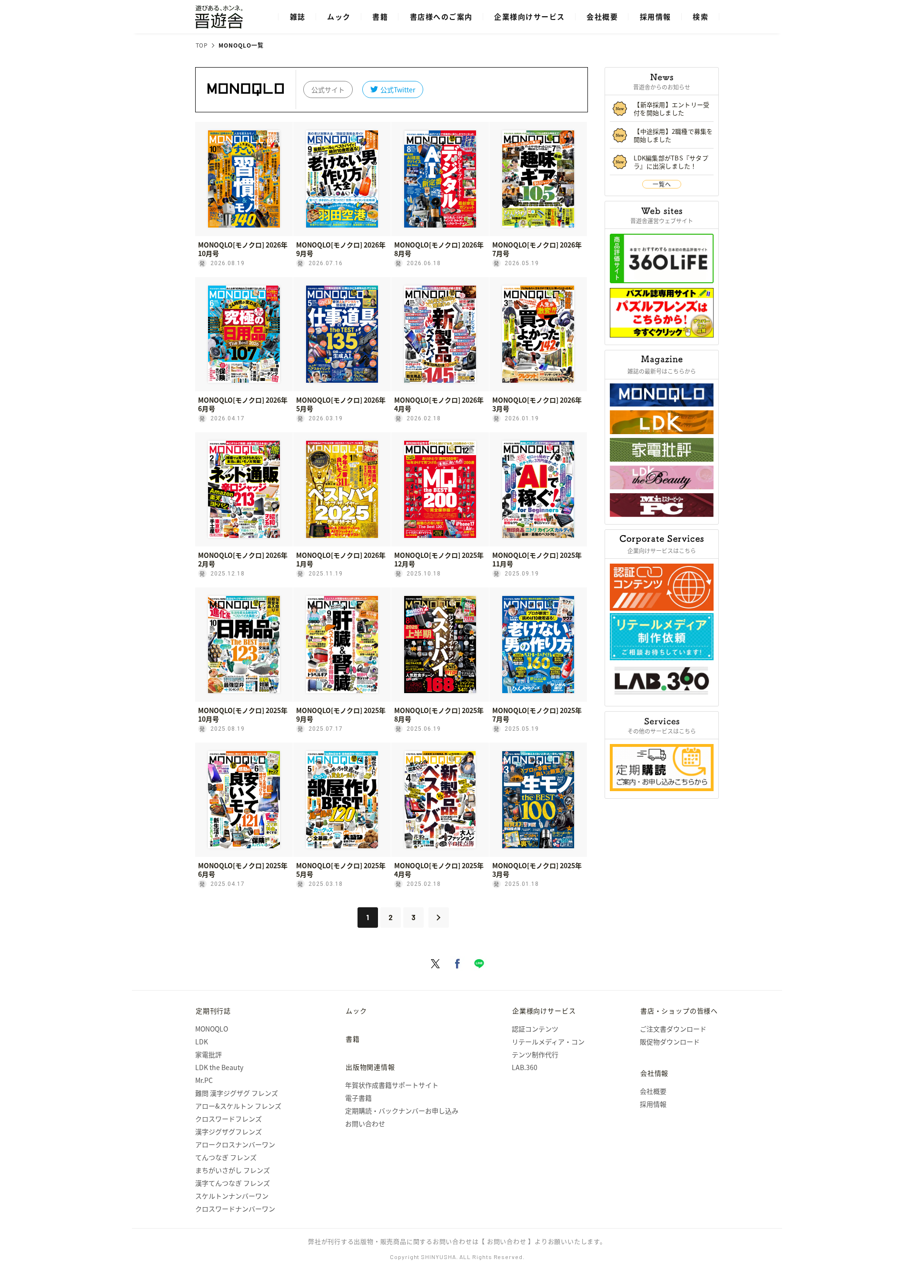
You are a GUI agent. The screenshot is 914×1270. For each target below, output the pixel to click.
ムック (339, 16)
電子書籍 (358, 1097)
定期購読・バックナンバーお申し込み (401, 1110)
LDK (201, 1041)
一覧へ (662, 184)
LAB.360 (524, 1067)
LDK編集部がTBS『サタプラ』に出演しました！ (671, 161)
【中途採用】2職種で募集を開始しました (673, 135)
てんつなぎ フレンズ (226, 1157)
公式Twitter (397, 89)
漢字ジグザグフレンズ (228, 1131)
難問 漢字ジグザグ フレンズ (236, 1093)
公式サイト (328, 89)
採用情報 (655, 16)
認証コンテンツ (535, 1028)
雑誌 (298, 16)
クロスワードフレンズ (228, 1118)
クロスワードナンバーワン (235, 1208)
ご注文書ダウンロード (673, 1028)
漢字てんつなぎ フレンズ (232, 1183)
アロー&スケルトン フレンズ (238, 1106)
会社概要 (602, 16)
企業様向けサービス (529, 16)
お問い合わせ (365, 1123)
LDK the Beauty (219, 1067)
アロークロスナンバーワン (235, 1144)
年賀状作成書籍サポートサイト (391, 1085)
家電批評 (208, 1054)
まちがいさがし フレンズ (232, 1170)
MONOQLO (211, 1028)
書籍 (380, 16)
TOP (202, 45)
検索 (700, 16)
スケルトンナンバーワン (231, 1196)
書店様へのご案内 (441, 16)
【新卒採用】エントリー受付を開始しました (671, 108)
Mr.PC (204, 1080)
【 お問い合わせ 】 (506, 1241)
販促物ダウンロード (670, 1041)
